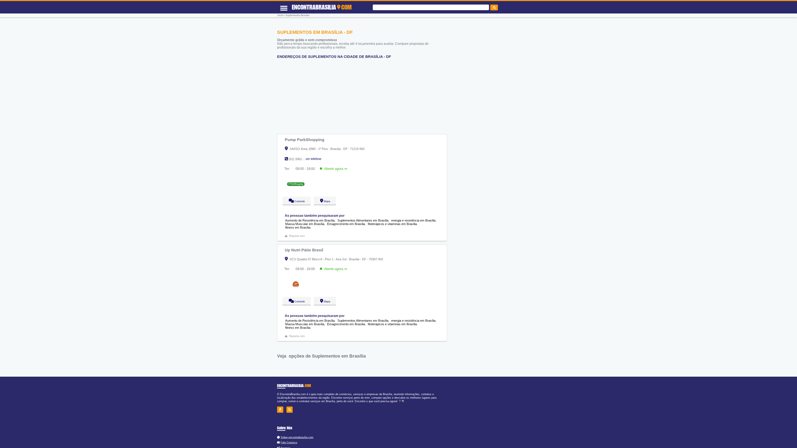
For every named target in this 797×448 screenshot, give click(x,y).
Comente (296, 201)
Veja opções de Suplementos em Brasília (321, 356)
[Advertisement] (364, 95)
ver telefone (313, 159)
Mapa (326, 201)
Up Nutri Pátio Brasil (304, 250)
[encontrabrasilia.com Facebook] (281, 409)
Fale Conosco (289, 442)
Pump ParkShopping (305, 139)
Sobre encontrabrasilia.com (297, 437)
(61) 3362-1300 (299, 159)
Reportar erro (297, 235)
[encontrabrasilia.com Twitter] (290, 409)
